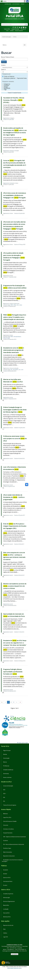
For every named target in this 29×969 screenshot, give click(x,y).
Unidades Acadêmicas (8, 769)
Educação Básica (17, 336)
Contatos (6, 85)
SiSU (4, 789)
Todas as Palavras (9, 76)
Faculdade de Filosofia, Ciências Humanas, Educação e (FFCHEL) (13, 100)
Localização (5, 909)
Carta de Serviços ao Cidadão (9, 821)
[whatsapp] (17, 27)
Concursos (5, 825)
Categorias (7, 84)
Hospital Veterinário (7, 833)
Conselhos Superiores (8, 893)
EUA (20, 369)
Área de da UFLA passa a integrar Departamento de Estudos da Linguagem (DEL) (14, 526)
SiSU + (4, 793)
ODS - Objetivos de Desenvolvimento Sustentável (14, 836)
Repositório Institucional (8, 856)
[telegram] (24, 27)
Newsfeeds (7, 88)
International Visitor (7, 881)
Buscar (4, 62)
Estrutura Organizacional (9, 901)
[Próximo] (17, 702)
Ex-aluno (5, 885)
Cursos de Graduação (8, 786)
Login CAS (5, 937)
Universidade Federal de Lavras (14, 968)
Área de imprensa (19, 30)
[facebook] (13, 27)
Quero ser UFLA (6, 877)
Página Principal (6, 750)
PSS (4, 801)
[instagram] (15, 27)
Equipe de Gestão (15, 29)
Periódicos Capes (7, 848)
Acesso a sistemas (7, 777)
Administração (6, 897)
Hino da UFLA (6, 913)
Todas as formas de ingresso (9, 805)
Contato (11, 30)
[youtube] (26, 27)
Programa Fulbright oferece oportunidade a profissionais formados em (12, 671)
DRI (11, 369)
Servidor (5, 873)
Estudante (5, 870)
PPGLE (15, 305)
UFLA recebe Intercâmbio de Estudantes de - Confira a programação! (13, 497)
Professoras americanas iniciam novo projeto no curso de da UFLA (15, 438)
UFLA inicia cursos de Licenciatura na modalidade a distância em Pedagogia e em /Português (14, 195)
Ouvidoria (5, 840)
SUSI (22, 369)
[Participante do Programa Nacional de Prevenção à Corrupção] (5, 732)
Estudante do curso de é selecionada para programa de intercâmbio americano (13, 350)
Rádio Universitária (7, 852)
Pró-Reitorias (6, 766)
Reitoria (5, 762)
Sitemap (22, 4)
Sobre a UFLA (7, 29)
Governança (6, 773)
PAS (4, 797)
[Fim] (20, 702)
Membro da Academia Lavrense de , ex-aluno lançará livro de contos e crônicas (14, 586)
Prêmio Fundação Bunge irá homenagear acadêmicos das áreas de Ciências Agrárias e (15, 409)
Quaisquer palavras (9, 78)
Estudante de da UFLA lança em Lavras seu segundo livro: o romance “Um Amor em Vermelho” (14, 643)
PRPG (12, 305)
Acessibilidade (8, 4)
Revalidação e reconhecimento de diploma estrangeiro (12, 860)
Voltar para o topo (23, 742)
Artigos (6, 87)
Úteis (4, 929)
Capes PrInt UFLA (7, 817)
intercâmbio (15, 369)
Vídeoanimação (6, 338)
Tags (5, 89)
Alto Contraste (16, 4)
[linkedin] (20, 27)
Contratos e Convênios (8, 829)
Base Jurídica (6, 905)
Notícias (5, 754)
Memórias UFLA (6, 916)
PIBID (12, 336)
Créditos (5, 933)
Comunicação (6, 758)
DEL (18, 305)
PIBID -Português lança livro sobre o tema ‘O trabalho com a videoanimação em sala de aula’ (14, 317)
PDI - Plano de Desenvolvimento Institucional (13, 844)
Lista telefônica (14, 954)
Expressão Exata (22, 78)
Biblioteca (5, 813)
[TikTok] (22, 27)
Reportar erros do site (8, 925)
